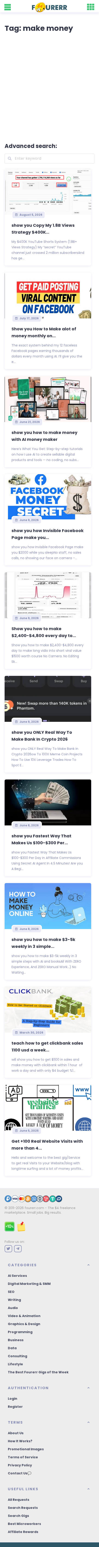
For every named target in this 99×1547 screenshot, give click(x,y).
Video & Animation (24, 1316)
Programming (20, 1332)
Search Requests (23, 1507)
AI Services (17, 1275)
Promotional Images (26, 1449)
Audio (13, 1308)
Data (12, 1348)
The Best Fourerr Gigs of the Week (38, 1372)
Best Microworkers (24, 1524)
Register (15, 1406)
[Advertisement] (49, 86)
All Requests (18, 1499)
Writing (14, 1300)
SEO (11, 1291)
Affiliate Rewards (23, 1532)
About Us (15, 1433)
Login (12, 1398)
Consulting (17, 1356)
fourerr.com (34, 1208)
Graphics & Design (24, 1324)
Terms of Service (23, 1457)
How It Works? (20, 1441)
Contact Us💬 (19, 1473)
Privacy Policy (20, 1465)
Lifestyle (15, 1364)
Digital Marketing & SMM (29, 1283)
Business (15, 1340)
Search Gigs (18, 1515)
